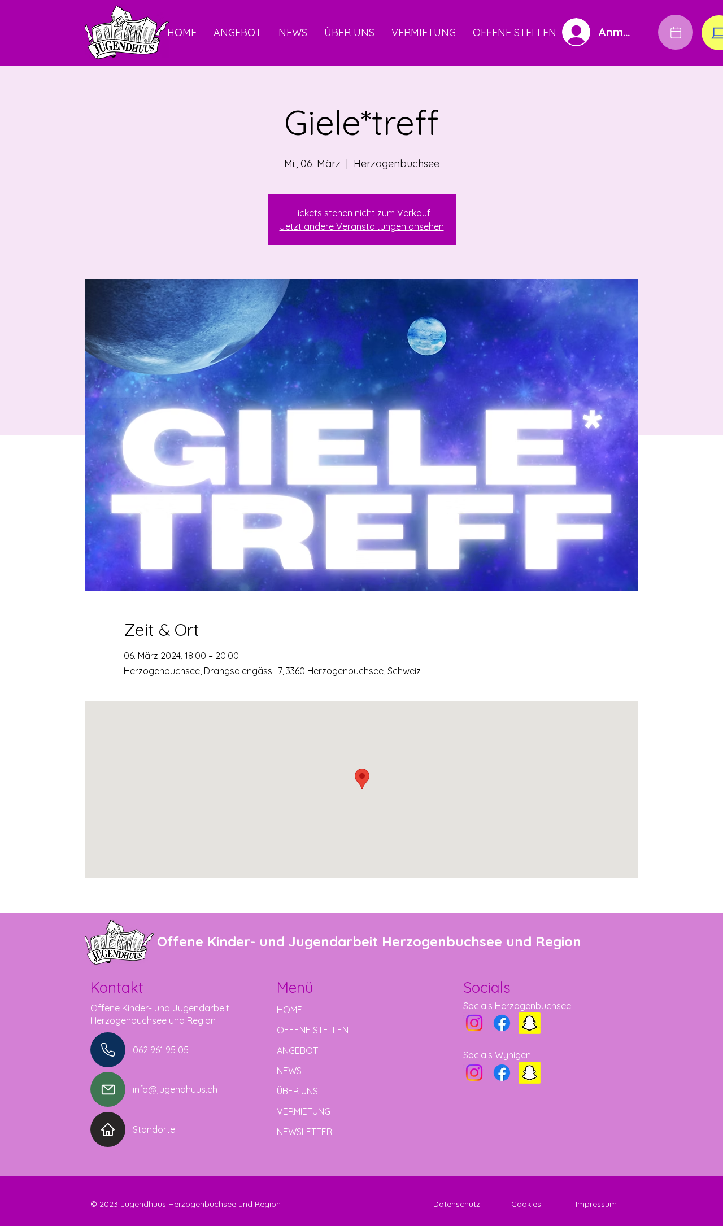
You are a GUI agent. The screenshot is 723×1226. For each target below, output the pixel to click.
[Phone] (107, 1049)
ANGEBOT (297, 1050)
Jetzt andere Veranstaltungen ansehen (362, 226)
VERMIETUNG (303, 1111)
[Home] (107, 1129)
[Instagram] (474, 1023)
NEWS (289, 1070)
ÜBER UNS (297, 1091)
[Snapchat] (530, 1023)
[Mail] (107, 1089)
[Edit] (675, 32)
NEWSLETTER (304, 1131)
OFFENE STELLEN (313, 1030)
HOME (289, 1009)
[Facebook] (502, 1023)
